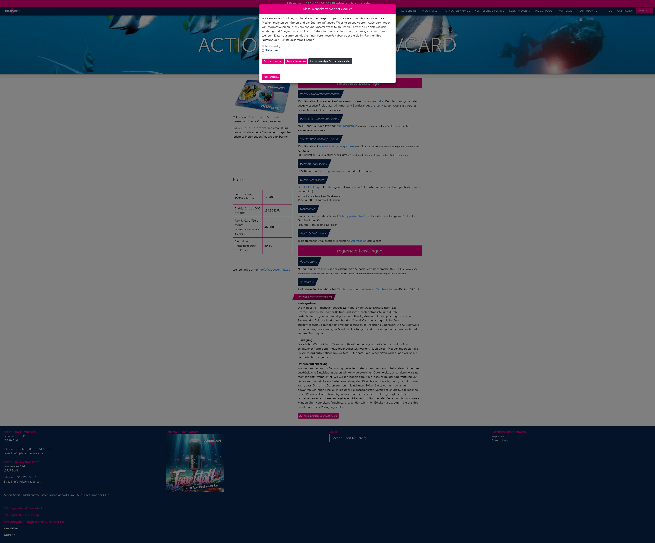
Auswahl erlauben (296, 61)
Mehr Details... (271, 76)
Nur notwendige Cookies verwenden (330, 61)
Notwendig (272, 46)
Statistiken (272, 50)
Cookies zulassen (273, 61)
